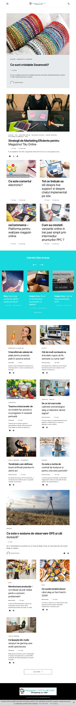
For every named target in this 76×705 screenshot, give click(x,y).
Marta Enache (11, 600)
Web (26, 136)
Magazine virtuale (38, 135)
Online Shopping (51, 135)
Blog (10, 582)
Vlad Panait (11, 362)
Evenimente (25, 460)
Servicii (52, 399)
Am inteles (54, 703)
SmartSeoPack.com (45, 697)
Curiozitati (12, 402)
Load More (36, 671)
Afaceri (11, 135)
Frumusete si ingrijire (24, 59)
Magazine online (24, 135)
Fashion (12, 59)
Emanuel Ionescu (19, 82)
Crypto (44, 348)
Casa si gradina (13, 460)
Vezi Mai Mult (43, 703)
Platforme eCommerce (16, 136)
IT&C (16, 135)
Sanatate (45, 399)
